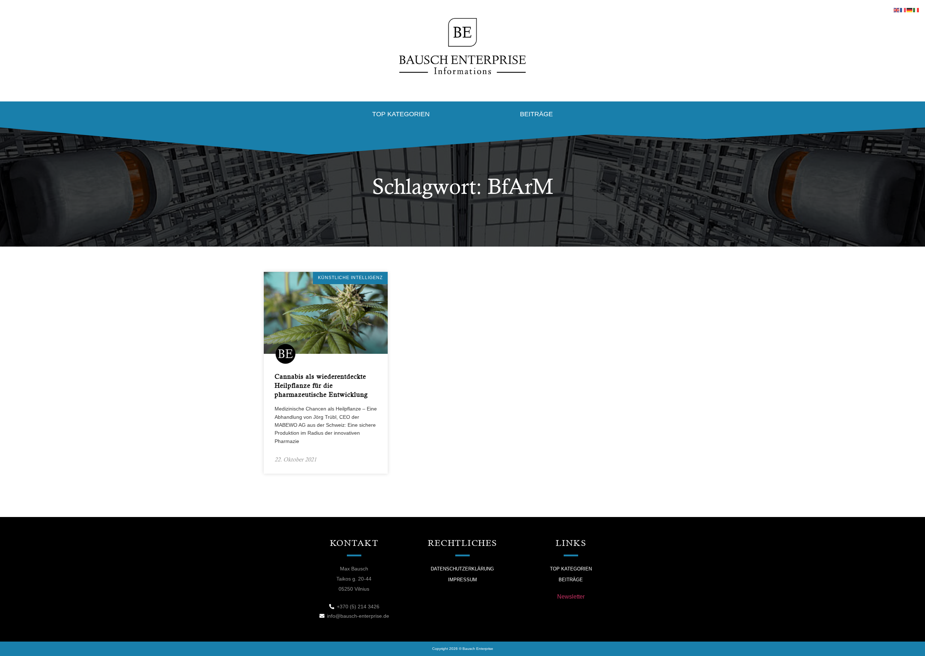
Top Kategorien (401, 114)
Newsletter (571, 597)
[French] (903, 9)
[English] (897, 9)
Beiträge (536, 114)
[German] (910, 9)
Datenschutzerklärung (462, 569)
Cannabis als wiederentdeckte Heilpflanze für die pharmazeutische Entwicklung (321, 385)
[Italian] (916, 9)
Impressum (462, 579)
